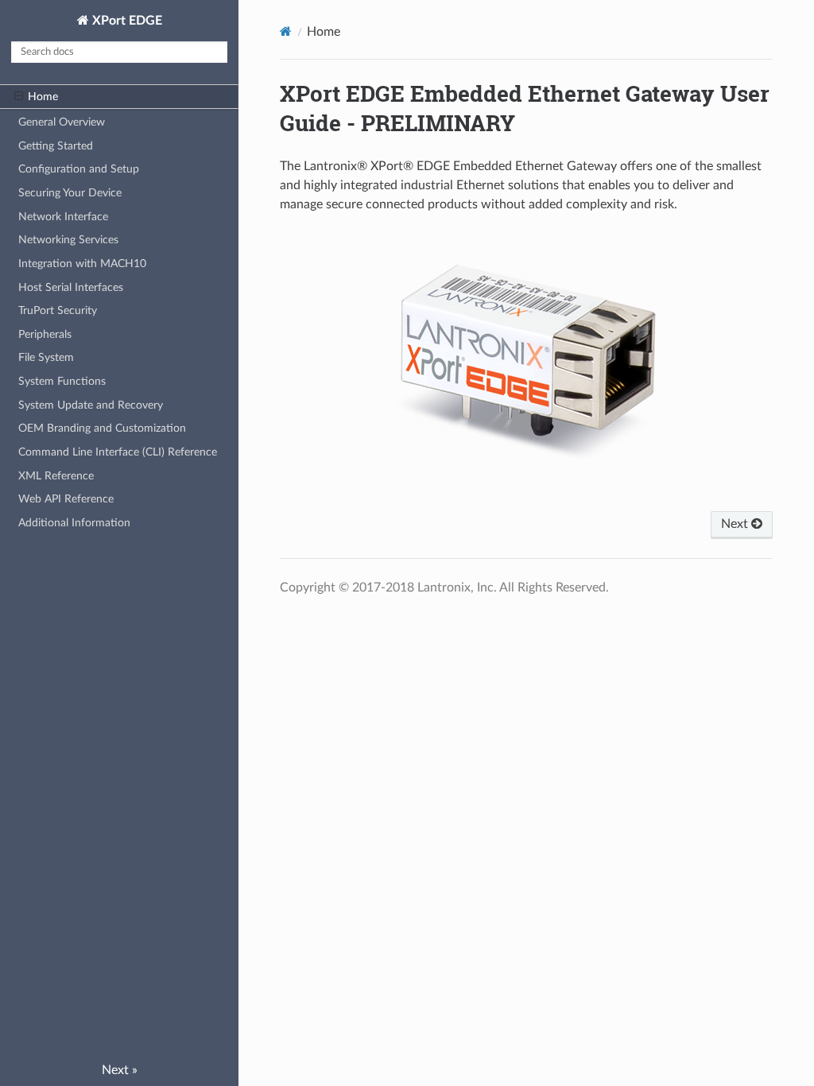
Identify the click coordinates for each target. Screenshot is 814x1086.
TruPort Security (57, 310)
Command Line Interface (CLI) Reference (117, 452)
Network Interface (63, 217)
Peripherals (45, 334)
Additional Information (74, 523)
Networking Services (68, 240)
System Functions (62, 381)
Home (43, 97)
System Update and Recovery (90, 405)
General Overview (61, 122)
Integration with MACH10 (82, 264)
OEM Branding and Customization (102, 428)
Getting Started (55, 146)
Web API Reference (66, 499)
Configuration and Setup (78, 169)
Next (736, 524)
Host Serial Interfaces (70, 287)
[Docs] (286, 31)
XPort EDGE (125, 20)
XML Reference (56, 476)
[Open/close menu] (18, 97)
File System (46, 357)
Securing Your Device (70, 193)
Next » (120, 1070)
